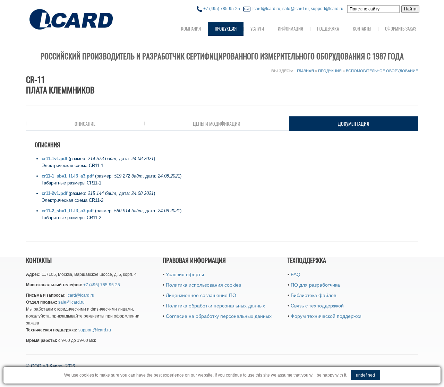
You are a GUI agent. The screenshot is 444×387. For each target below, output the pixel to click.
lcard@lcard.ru (265, 8)
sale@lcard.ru (295, 8)
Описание (85, 123)
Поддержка (328, 29)
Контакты (362, 29)
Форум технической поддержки (326, 316)
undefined (365, 375)
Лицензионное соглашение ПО (201, 295)
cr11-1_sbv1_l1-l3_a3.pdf (68, 176)
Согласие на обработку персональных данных (219, 316)
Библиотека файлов (313, 295)
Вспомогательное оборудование (382, 71)
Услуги (257, 29)
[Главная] (84, 19)
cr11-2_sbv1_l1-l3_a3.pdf (68, 210)
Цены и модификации (216, 123)
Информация (290, 29)
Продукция (226, 29)
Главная (305, 71)
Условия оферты (185, 274)
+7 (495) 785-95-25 (221, 8)
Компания (191, 29)
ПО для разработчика (315, 285)
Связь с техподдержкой (317, 305)
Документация (374, 123)
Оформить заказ (400, 29)
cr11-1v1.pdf (54, 158)
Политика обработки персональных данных (215, 305)
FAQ (295, 274)
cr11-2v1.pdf (54, 193)
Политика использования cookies (203, 285)
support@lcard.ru (327, 8)
